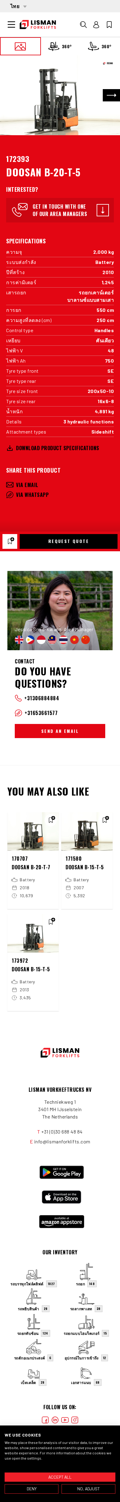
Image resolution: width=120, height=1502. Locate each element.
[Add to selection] (10, 541)
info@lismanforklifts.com (62, 1141)
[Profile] (96, 24)
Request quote (68, 541)
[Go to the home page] (38, 24)
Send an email (60, 731)
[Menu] (11, 24)
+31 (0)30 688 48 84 (62, 1131)
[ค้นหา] (83, 24)
